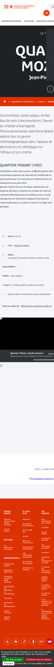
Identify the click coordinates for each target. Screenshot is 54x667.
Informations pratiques (11, 21)
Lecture (5, 354)
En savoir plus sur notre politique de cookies (33, 663)
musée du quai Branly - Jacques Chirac (22, 6)
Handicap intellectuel (32, 641)
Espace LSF (41, 641)
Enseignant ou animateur (28, 525)
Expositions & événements (22, 102)
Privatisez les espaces (9, 565)
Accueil (4, 101)
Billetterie (50, 33)
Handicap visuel (15, 641)
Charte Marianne (8, 612)
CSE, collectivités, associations (27, 555)
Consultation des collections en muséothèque (9, 590)
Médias (50, 59)
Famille (25, 536)
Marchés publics (7, 618)
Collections (29, 21)
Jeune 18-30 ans (27, 531)
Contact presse (7, 530)
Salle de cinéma (21, 245)
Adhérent (26, 519)
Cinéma (41, 102)
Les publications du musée (9, 547)
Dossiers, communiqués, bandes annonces (9, 522)
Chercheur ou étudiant (28, 569)
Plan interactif (50, 67)
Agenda (50, 50)
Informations (50, 41)
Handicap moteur (7, 641)
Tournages (8, 598)
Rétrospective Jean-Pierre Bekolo (36, 306)
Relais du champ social (28, 542)
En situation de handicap (27, 562)
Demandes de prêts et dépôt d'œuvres (8, 579)
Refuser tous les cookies (39, 659)
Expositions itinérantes (8, 571)
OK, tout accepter (14, 659)
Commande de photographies (9, 604)
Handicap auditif (24, 641)
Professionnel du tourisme (28, 548)
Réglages (8, 663)
